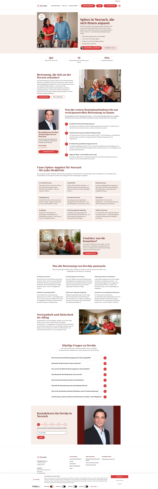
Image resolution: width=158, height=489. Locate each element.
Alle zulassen (119, 476)
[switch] (64, 487)
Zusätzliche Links (106, 456)
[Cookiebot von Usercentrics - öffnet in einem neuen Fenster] (36, 487)
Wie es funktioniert (58, 97)
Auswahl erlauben (119, 480)
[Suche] (119, 5)
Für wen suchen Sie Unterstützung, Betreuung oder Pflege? (52, 428)
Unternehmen (73, 456)
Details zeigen (93, 486)
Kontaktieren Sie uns (110, 48)
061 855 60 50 (111, 5)
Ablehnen (120, 483)
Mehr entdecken (90, 456)
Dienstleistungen (43, 97)
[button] (118, 1)
